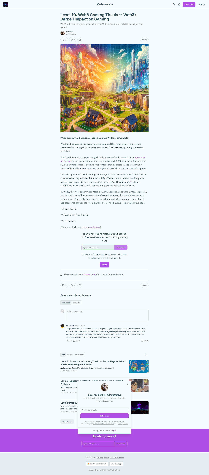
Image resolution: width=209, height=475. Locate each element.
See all (65, 421)
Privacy (100, 458)
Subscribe (189, 4)
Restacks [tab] (76, 303)
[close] (128, 384)
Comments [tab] (66, 303)
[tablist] (70, 302)
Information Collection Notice (103, 424)
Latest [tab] (69, 354)
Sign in (201, 4)
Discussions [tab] (79, 354)
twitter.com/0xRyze (90, 227)
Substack (92, 470)
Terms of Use (116, 421)
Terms (106, 458)
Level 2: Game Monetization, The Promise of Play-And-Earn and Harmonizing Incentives (93, 363)
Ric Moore (70, 325)
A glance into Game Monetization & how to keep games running (87, 368)
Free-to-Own (89, 274)
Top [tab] (63, 354)
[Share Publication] (179, 4)
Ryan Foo (69, 32)
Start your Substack (98, 464)
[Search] (174, 4)
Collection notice (117, 458)
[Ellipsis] (147, 325)
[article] (104, 367)
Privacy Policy (123, 424)
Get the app (116, 464)
